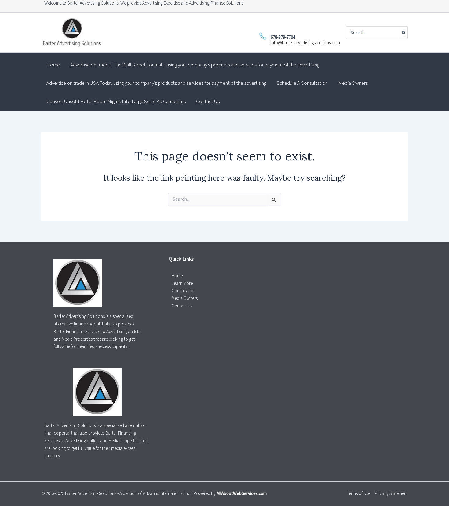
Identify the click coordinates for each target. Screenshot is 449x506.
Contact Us (182, 306)
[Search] (403, 33)
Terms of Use (358, 493)
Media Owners (185, 298)
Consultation (184, 291)
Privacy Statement (391, 493)
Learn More (182, 283)
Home (177, 276)
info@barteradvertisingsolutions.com (305, 43)
